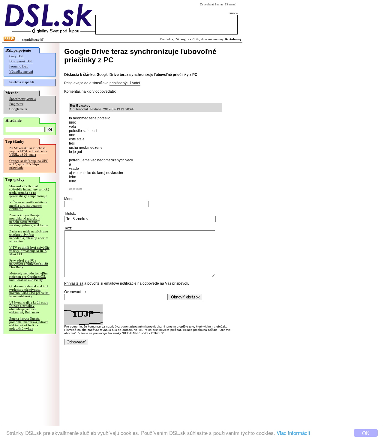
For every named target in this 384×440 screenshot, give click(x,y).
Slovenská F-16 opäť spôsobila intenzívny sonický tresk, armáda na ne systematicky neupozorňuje (29, 191)
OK (365, 433)
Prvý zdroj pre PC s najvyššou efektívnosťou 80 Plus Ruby (28, 264)
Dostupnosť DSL (21, 61)
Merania (31, 98)
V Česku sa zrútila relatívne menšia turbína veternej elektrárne (28, 206)
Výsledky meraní (21, 71)
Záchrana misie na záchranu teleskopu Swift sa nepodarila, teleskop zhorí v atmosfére (28, 236)
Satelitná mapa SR (21, 82)
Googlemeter (18, 109)
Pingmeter (16, 104)
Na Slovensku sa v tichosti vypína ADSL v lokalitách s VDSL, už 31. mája (28, 151)
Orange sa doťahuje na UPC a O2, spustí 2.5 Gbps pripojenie (28, 164)
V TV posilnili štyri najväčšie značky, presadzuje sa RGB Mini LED (29, 251)
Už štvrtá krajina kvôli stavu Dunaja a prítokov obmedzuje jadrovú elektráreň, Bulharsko (28, 307)
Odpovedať (75, 188)
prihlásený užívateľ (125, 83)
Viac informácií (293, 432)
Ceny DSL (16, 56)
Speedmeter (17, 98)
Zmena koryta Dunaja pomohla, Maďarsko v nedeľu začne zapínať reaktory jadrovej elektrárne (28, 220)
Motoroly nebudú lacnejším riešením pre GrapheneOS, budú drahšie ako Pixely (28, 277)
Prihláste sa (73, 283)
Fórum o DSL (18, 66)
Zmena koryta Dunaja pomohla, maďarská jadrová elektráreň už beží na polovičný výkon (28, 323)
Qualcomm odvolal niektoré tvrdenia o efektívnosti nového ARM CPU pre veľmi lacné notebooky (29, 291)
